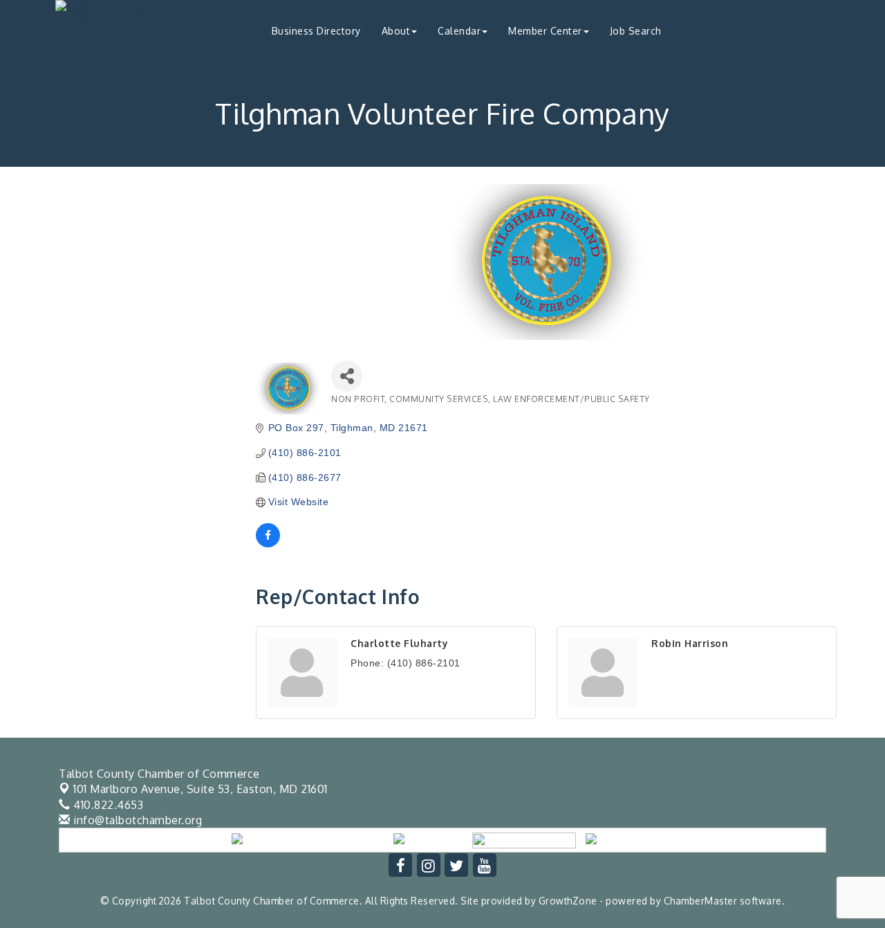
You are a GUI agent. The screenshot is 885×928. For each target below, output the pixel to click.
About (396, 31)
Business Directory (316, 31)
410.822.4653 (107, 805)
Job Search (636, 31)
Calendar (459, 31)
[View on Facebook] (268, 543)
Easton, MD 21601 (200, 789)
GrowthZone (568, 901)
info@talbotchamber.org (136, 820)
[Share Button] (346, 376)
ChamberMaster (701, 901)
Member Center (545, 31)
